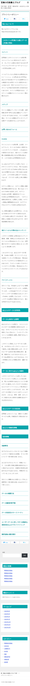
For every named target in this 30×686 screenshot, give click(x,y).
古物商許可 (7, 648)
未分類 (6, 651)
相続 (5, 654)
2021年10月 (7, 627)
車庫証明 (6, 659)
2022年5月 (7, 611)
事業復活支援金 (8, 570)
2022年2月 (7, 616)
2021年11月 (7, 624)
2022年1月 (7, 619)
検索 (3, 552)
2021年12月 (7, 622)
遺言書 (6, 662)
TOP (10, 673)
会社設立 (6, 646)
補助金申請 (7, 656)
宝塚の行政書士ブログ (10, 2)
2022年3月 (7, 614)
